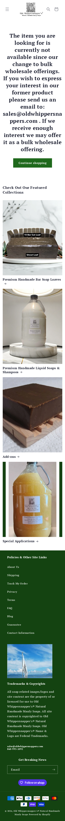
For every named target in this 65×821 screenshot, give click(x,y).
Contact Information (20, 632)
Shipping (13, 575)
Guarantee (14, 624)
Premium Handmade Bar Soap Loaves (32, 279)
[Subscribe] (54, 769)
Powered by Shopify (39, 814)
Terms (11, 600)
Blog (10, 616)
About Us (13, 567)
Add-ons (9, 457)
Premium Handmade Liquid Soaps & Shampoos (31, 370)
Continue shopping (33, 163)
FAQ (9, 608)
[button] (7, 9)
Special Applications (19, 541)
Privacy (12, 591)
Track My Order (17, 583)
